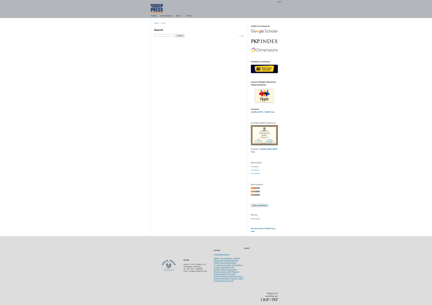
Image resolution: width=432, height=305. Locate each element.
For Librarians (255, 173)
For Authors (255, 170)
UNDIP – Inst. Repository (223, 258)
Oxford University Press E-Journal (228, 279)
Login (279, 2)
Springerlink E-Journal (228, 278)
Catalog (153, 16)
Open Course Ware (224, 265)
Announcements (166, 16)
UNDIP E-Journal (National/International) (227, 259)
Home (156, 23)
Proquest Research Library (226, 273)
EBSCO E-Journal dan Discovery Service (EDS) (225, 270)
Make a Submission (260, 205)
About (178, 16)
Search (180, 35)
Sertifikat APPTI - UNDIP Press (262, 112)
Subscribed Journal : (222, 254)
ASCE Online (237, 265)
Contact (189, 16)
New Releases (255, 219)
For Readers (255, 167)
